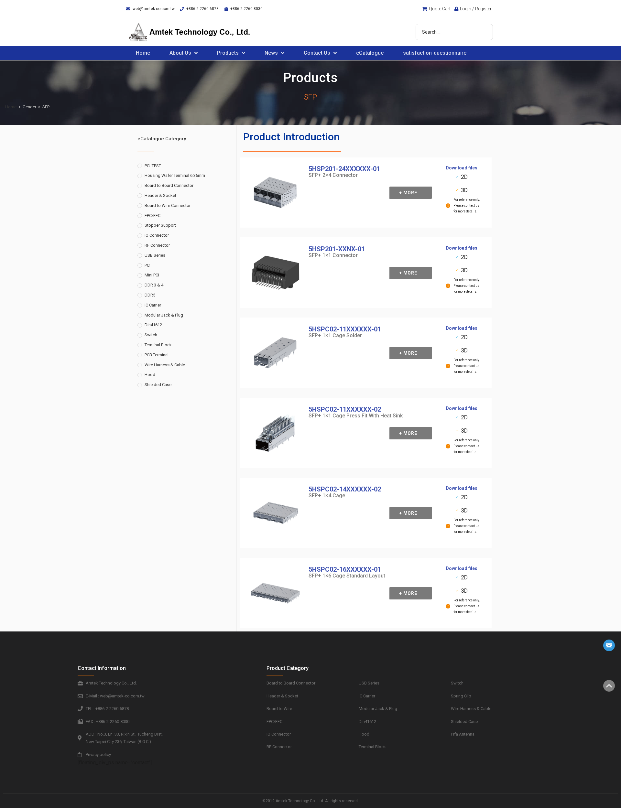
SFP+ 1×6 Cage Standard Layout (347, 576)
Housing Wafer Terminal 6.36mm (175, 175)
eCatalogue (370, 53)
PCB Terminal (157, 354)
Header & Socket (160, 195)
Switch (151, 334)
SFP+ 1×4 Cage (327, 495)
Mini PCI (152, 275)
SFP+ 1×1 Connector (333, 255)
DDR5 (150, 295)
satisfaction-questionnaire (434, 53)
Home (143, 53)
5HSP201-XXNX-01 (337, 249)
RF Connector (157, 245)
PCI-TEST (153, 165)
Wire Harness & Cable (165, 364)
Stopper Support (160, 225)
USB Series (155, 255)
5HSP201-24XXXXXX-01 (344, 169)
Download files (461, 167)
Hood (150, 374)
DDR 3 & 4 (154, 285)
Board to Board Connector (169, 185)
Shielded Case (158, 384)
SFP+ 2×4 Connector (333, 175)
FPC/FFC (152, 215)
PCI (147, 265)
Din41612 (153, 324)
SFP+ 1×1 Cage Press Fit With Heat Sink (356, 416)
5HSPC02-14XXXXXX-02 (345, 489)
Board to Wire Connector (168, 205)
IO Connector (157, 235)
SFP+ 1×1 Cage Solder (335, 335)
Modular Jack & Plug (164, 315)
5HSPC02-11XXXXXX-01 (345, 329)
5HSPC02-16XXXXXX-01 (345, 569)
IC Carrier (153, 305)
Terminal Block (158, 344)
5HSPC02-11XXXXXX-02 (345, 409)
